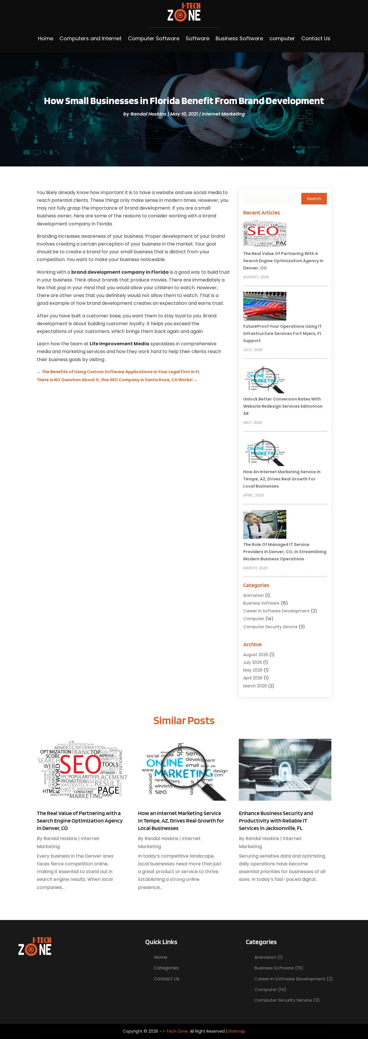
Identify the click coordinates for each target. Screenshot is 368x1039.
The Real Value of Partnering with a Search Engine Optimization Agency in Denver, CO (283, 261)
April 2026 (252, 678)
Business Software (239, 38)
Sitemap (236, 1031)
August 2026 (255, 654)
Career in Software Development (276, 611)
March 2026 (255, 686)
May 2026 (252, 670)
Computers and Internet (91, 38)
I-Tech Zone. (176, 1031)
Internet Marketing (223, 114)
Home (45, 38)
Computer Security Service (270, 627)
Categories (166, 968)
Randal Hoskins (148, 114)
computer (282, 38)
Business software (261, 603)
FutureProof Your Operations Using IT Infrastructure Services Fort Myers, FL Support (282, 333)
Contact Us (315, 38)
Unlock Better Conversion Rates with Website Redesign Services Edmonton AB (283, 406)
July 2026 (252, 662)
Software (197, 38)
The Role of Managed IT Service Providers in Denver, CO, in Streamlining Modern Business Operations (284, 552)
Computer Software (153, 38)
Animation (253, 595)
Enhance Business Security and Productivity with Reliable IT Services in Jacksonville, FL (276, 820)
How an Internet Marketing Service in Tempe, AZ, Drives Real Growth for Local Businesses (282, 479)
